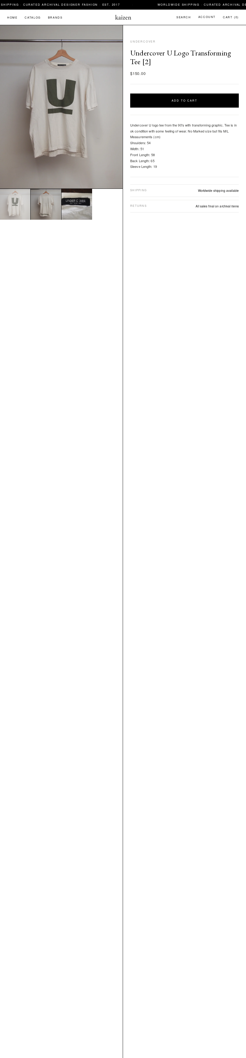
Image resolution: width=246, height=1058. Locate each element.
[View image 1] (15, 204)
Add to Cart (185, 101)
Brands (55, 17)
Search (183, 17)
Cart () (231, 17)
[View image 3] (77, 204)
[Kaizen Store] (123, 17)
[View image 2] (46, 204)
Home (12, 17)
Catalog (32, 17)
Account (207, 17)
